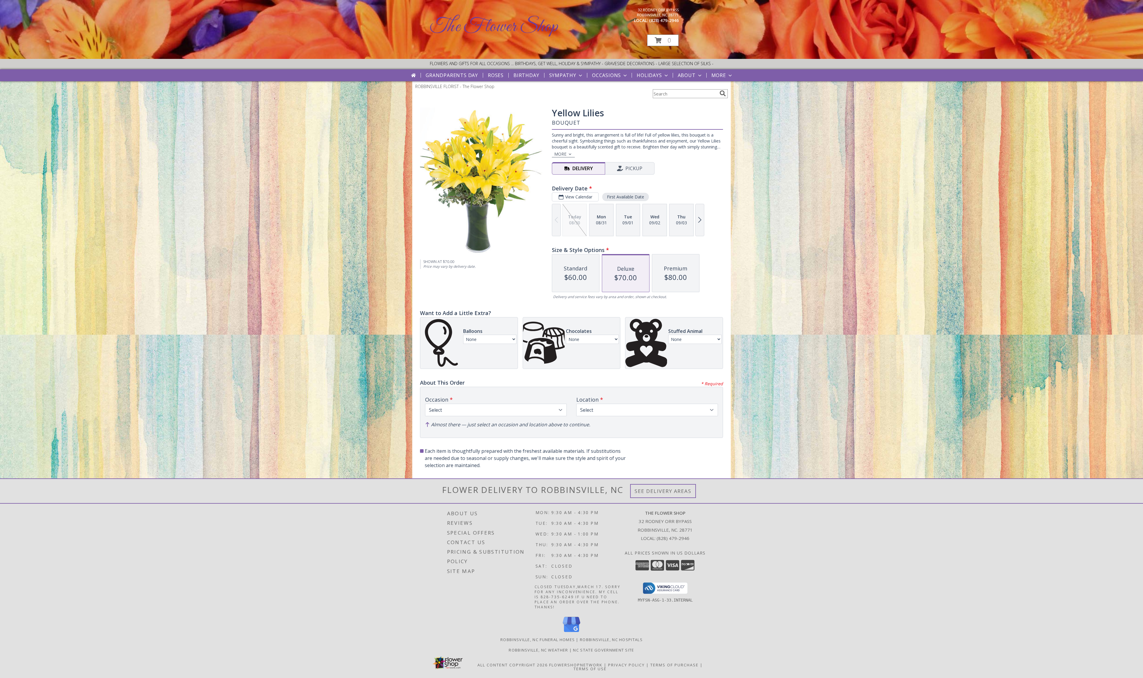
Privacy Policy (626, 665)
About (687, 75)
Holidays (649, 75)
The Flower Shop (494, 27)
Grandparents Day (452, 75)
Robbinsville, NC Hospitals (611, 639)
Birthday (526, 75)
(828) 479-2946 (664, 20)
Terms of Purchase (674, 665)
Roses (496, 75)
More (718, 75)
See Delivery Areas (663, 491)
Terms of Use (590, 668)
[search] (722, 93)
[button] (663, 40)
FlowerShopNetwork (575, 665)
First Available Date (625, 197)
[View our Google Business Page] (571, 632)
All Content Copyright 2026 (512, 665)
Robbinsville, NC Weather (538, 650)
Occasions (606, 75)
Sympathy (562, 75)
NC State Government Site (603, 650)
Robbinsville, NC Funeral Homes (537, 639)
